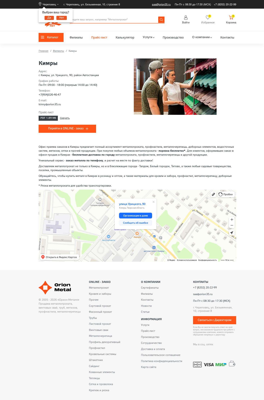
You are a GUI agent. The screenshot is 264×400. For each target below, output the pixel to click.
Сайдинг (94, 366)
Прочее (93, 300)
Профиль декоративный (104, 342)
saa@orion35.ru (161, 4)
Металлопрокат (99, 288)
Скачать (65, 118)
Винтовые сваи (98, 330)
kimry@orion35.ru (50, 104)
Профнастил (97, 348)
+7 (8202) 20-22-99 (225, 4)
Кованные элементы (102, 372)
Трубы (93, 318)
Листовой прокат (100, 324)
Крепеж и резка (99, 390)
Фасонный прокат (100, 312)
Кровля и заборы (100, 294)
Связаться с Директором (214, 320)
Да (49, 18)
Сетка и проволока (101, 384)
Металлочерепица (100, 336)
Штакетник (96, 360)
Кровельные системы (102, 354)
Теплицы (94, 378)
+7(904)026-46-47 (50, 95)
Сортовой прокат (100, 306)
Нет (61, 18)
